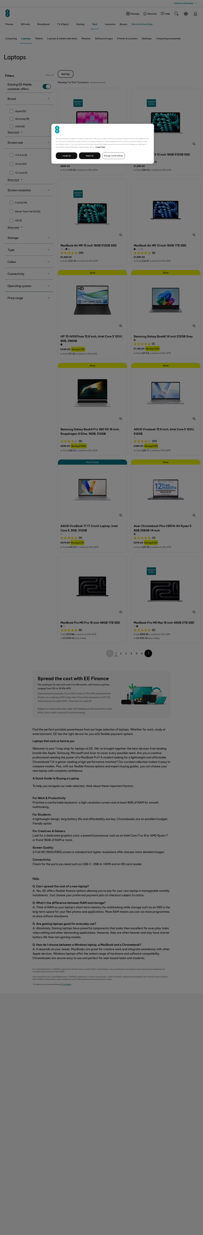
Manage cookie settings (113, 156)
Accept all (66, 156)
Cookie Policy (100, 147)
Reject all (89, 156)
